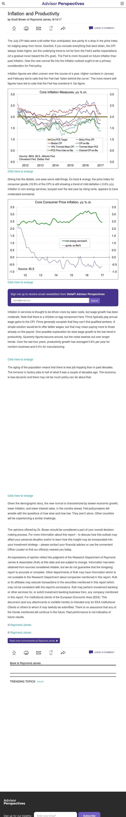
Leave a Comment (104, 27)
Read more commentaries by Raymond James (33, 680)
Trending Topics (22, 721)
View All (40, 721)
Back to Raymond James (25, 703)
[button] (14, 28)
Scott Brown (18, 19)
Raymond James (40, 19)
